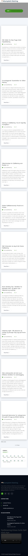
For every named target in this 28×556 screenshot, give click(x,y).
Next (18, 445)
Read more (6, 60)
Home (8, 10)
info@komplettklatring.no (8, 508)
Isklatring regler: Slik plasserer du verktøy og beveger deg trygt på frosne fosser (14, 332)
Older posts (3, 441)
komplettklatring (8, 44)
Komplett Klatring (8, 554)
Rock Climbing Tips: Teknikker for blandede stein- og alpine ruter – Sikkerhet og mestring (12, 288)
